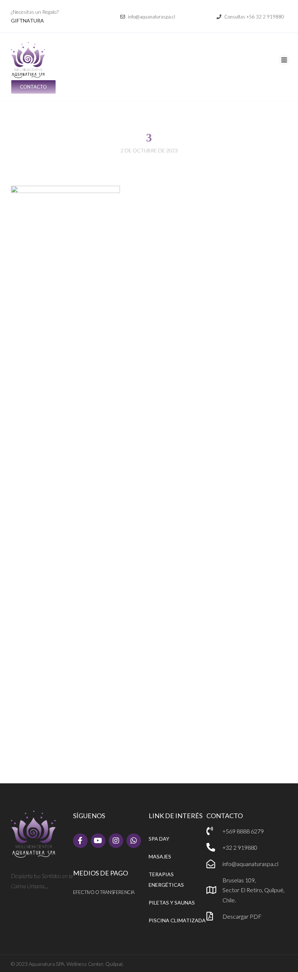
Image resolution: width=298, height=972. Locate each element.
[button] (147, 17)
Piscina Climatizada (177, 920)
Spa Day (159, 839)
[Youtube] (98, 840)
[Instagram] (116, 840)
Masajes (160, 856)
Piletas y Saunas (172, 902)
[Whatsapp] (133, 840)
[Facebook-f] (80, 840)
